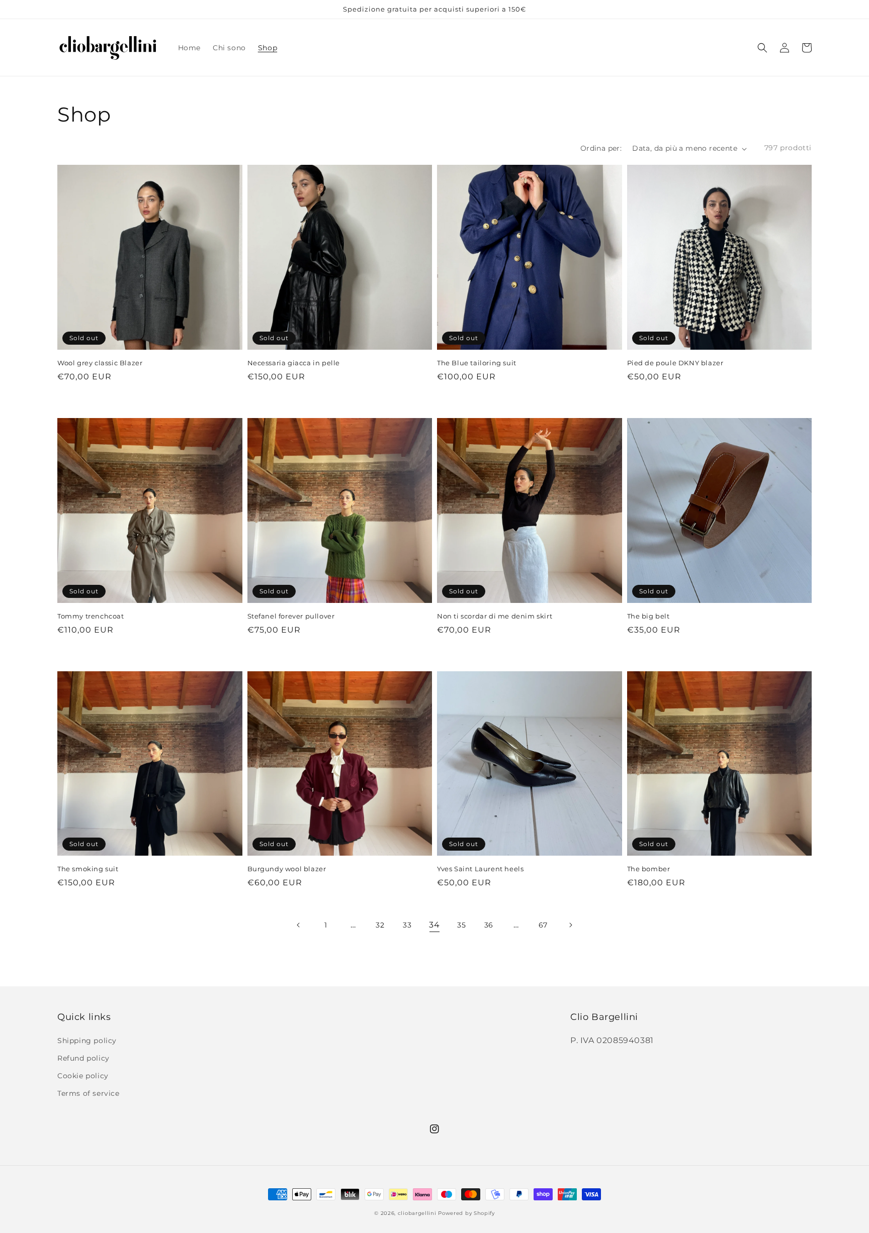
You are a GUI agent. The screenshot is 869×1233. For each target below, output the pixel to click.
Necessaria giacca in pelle (293, 363)
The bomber (648, 869)
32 (380, 925)
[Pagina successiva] (570, 925)
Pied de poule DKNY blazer (675, 363)
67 (543, 925)
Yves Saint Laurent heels (480, 869)
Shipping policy (87, 1040)
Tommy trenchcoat (90, 616)
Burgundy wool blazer (286, 869)
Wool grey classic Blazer (99, 363)
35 (461, 925)
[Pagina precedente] (299, 925)
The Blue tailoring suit (476, 363)
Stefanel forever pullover (291, 616)
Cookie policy (83, 1075)
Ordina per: (601, 148)
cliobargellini (417, 1213)
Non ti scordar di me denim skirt (494, 616)
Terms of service (88, 1093)
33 (407, 925)
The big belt (648, 616)
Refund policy (83, 1058)
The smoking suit (88, 869)
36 (488, 925)
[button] (762, 48)
